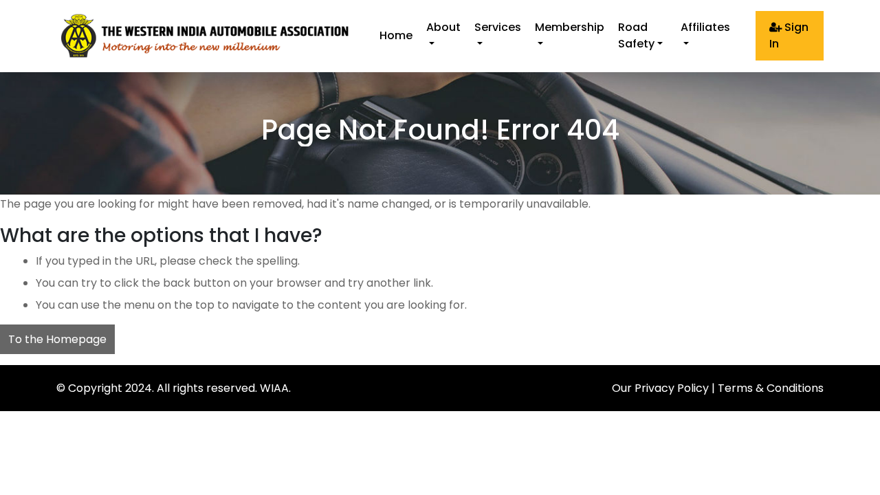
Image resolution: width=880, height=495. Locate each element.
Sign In (788, 35)
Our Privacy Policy (660, 388)
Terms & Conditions (771, 388)
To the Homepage (57, 339)
